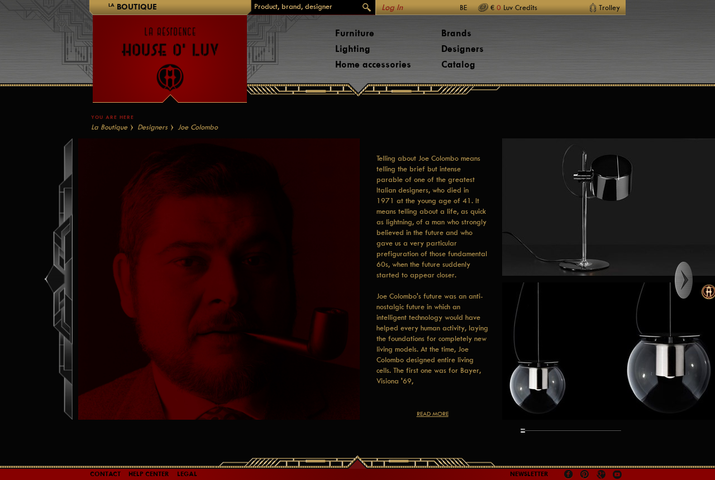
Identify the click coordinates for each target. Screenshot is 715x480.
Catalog (458, 64)
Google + (602, 475)
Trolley (609, 7)
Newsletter (529, 474)
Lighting (352, 49)
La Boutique (109, 127)
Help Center (148, 474)
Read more (433, 413)
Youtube (617, 474)
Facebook (568, 474)
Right (694, 280)
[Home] (170, 53)
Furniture (354, 33)
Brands (456, 33)
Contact (105, 474)
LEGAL (187, 474)
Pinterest (585, 474)
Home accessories (373, 64)
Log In (392, 7)
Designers (462, 49)
